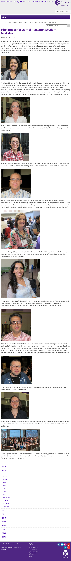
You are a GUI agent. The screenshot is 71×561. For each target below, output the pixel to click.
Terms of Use (17, 547)
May (4, 486)
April (4, 483)
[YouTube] (68, 544)
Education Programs (34, 551)
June (24, 22)
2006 (4, 533)
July (4, 491)
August (5, 494)
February (6, 477)
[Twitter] (62, 544)
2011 (4, 514)
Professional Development (34, 2)
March (5, 480)
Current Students (6, 2)
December (6, 506)
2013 (20, 22)
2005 (4, 537)
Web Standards (9, 547)
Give (51, 2)
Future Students (33, 549)
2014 (4, 467)
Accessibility (4, 549)
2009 (4, 522)
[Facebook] (59, 544)
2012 (4, 510)
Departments (32, 553)
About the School (33, 547)
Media (47, 2)
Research (31, 554)
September (6, 497)
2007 (4, 529)
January (5, 474)
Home (3, 22)
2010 (4, 518)
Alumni (30, 556)
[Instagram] (65, 544)
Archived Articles (13, 22)
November (6, 503)
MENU (4, 17)
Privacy (3, 547)
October (5, 500)
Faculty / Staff (19, 2)
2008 (4, 525)
